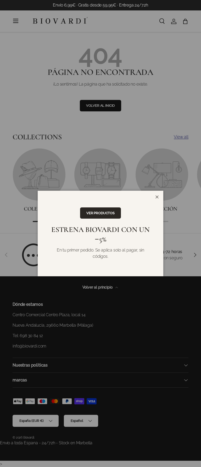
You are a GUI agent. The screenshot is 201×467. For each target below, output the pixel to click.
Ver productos (100, 213)
